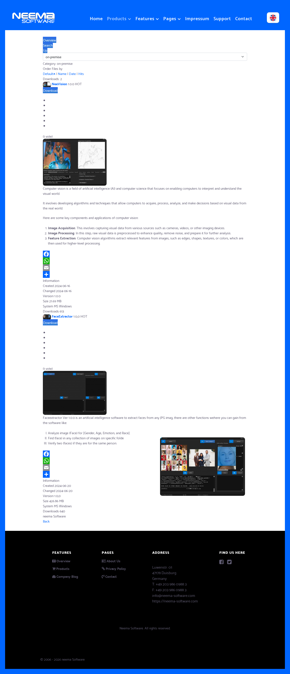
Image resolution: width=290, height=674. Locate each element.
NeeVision (59, 83)
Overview (63, 561)
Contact (111, 576)
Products (62, 568)
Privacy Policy (116, 568)
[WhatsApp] (145, 260)
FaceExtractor (62, 316)
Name (62, 73)
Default (48, 73)
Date (72, 73)
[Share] (145, 274)
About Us (113, 561)
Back (46, 521)
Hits (81, 73)
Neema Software (131, 628)
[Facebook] (145, 254)
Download (50, 90)
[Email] (145, 267)
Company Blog (67, 576)
